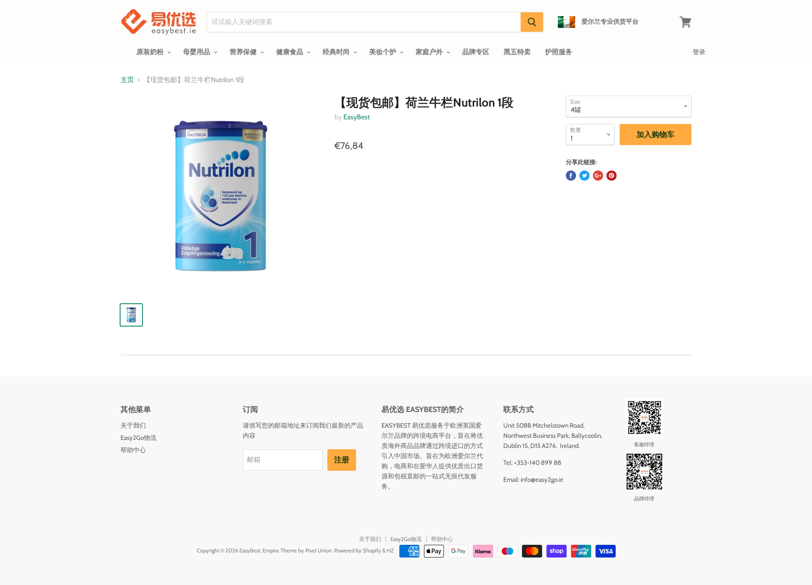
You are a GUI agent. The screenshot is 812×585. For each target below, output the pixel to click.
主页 (127, 80)
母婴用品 (197, 52)
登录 (699, 52)
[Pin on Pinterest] (611, 175)
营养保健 (244, 52)
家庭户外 (430, 52)
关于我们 (133, 425)
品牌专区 (475, 52)
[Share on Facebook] (571, 175)
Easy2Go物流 (138, 438)
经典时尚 (337, 52)
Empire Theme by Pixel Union (297, 550)
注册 (341, 459)
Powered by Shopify (357, 550)
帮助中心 (133, 450)
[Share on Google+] (598, 175)
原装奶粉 (151, 52)
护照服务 (558, 52)
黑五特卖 (517, 52)
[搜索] (532, 22)
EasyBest (356, 117)
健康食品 (290, 52)
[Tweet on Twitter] (584, 175)
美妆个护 (383, 52)
